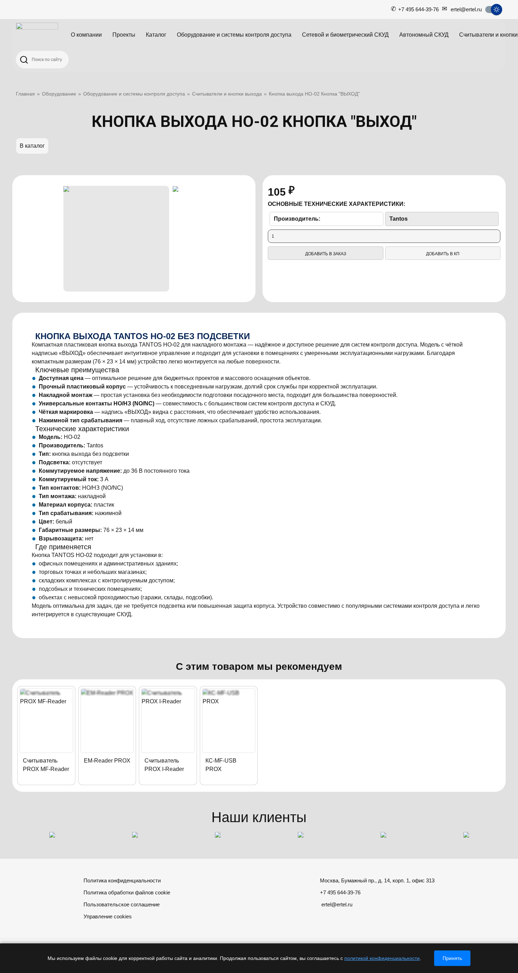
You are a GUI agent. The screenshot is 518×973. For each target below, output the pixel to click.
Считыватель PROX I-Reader (164, 765)
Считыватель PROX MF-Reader (46, 765)
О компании (86, 35)
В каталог (32, 146)
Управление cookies (108, 916)
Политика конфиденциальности (122, 880)
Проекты (123, 35)
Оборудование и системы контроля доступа (234, 35)
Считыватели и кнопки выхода (227, 94)
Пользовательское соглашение (122, 904)
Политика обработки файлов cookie (127, 892)
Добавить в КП (443, 253)
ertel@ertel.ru (466, 9)
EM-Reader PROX (107, 761)
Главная (25, 94)
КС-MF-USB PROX (220, 765)
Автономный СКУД (424, 35)
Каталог (156, 35)
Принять (452, 958)
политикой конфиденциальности (382, 958)
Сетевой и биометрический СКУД (345, 35)
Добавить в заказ (325, 253)
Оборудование (59, 94)
